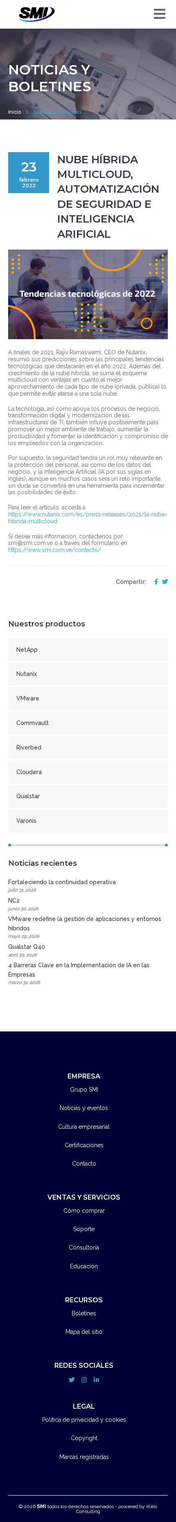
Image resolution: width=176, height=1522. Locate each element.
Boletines (84, 1313)
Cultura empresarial (84, 1126)
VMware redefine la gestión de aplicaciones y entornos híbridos (84, 927)
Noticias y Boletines (57, 112)
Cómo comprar (84, 1210)
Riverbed (28, 747)
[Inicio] (36, 14)
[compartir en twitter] (163, 582)
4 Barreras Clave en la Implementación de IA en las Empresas (78, 973)
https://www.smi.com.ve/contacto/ (54, 550)
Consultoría (84, 1247)
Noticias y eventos (84, 1108)
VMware (27, 698)
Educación (84, 1266)
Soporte (84, 1229)
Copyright (84, 1438)
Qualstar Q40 (26, 950)
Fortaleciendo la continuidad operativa (62, 886)
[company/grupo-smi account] (96, 1380)
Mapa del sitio (83, 1331)
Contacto (84, 1163)
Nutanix (26, 674)
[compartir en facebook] (154, 582)
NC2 (23, 904)
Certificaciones (84, 1145)
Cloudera (29, 772)
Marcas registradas (84, 1457)
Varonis (26, 820)
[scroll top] (155, 1488)
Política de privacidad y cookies (84, 1419)
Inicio (14, 112)
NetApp (27, 649)
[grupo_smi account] (71, 1380)
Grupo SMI (84, 1089)
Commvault (32, 723)
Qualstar (28, 796)
